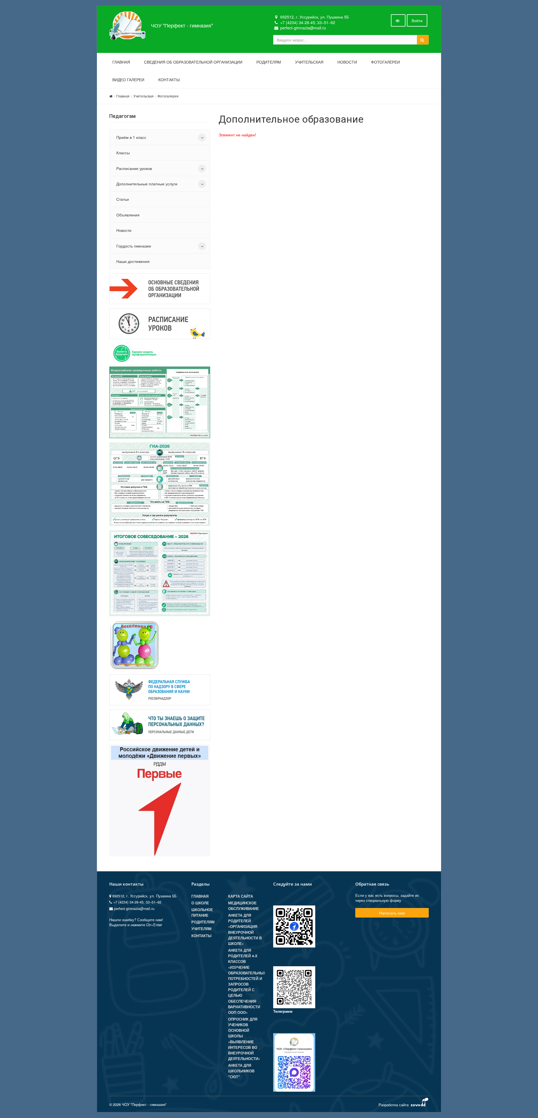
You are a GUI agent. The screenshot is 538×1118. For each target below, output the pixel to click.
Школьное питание (202, 912)
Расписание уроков (134, 168)
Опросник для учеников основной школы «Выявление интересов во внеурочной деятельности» (244, 1039)
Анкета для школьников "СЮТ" (241, 1071)
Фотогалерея (167, 96)
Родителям (268, 62)
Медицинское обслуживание (243, 905)
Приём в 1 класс (131, 137)
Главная (121, 62)
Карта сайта (240, 896)
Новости (347, 62)
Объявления (128, 215)
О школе (200, 902)
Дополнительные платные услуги (146, 183)
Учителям (201, 928)
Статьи (122, 199)
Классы (123, 152)
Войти (417, 20)
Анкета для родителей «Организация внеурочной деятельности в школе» (245, 929)
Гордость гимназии (133, 246)
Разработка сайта (394, 1104)
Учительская (309, 62)
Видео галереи (128, 80)
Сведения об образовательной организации (193, 62)
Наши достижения (133, 261)
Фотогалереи (385, 62)
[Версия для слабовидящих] (398, 20)
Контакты (169, 80)
